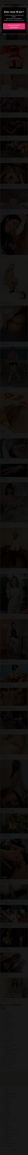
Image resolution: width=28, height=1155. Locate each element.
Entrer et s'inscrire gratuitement (14, 26)
